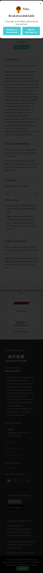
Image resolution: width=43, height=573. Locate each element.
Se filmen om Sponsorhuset (12, 30)
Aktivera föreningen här (31, 30)
